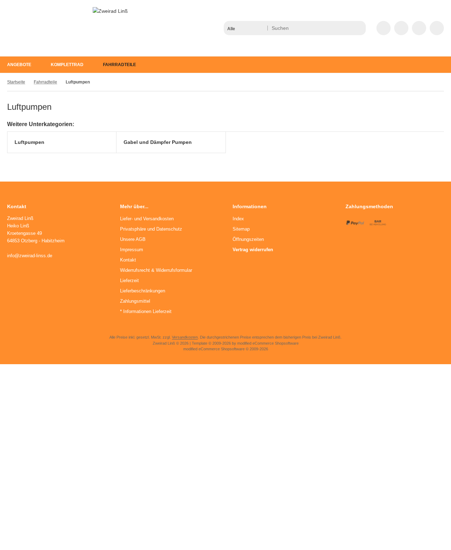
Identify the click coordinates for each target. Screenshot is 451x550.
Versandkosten (185, 337)
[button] (245, 28)
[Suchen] (358, 28)
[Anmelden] (401, 28)
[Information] (347, 28)
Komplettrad (67, 64)
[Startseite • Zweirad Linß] (110, 11)
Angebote (19, 64)
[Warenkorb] (419, 28)
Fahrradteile (119, 64)
